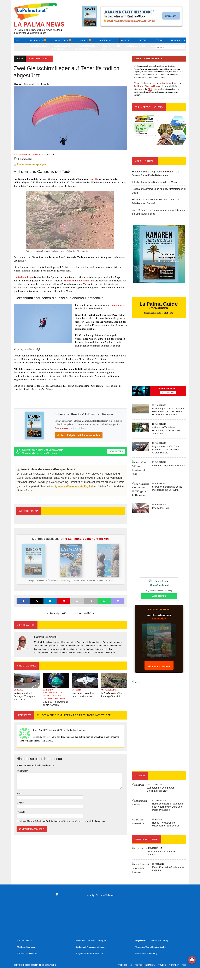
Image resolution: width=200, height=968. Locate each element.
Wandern (125, 40)
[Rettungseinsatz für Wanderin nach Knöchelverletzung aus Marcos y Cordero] (140, 804)
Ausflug (105, 690)
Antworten (79, 730)
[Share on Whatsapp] (104, 601)
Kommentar (22, 770)
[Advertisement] (159, 356)
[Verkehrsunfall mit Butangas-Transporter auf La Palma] (27, 685)
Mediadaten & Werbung (146, 953)
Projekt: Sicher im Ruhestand (89, 953)
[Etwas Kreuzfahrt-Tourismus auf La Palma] (140, 871)
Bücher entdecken (159, 667)
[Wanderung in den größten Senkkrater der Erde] (138, 784)
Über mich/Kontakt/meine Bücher (150, 946)
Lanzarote (48, 698)
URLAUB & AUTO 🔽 (37, 40)
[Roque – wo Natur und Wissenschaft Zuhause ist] (140, 823)
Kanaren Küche (24, 940)
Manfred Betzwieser (29, 154)
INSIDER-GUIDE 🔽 (63, 40)
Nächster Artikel (83, 613)
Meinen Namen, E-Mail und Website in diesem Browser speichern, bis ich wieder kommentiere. (63, 821)
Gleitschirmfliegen (24, 277)
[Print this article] (91, 601)
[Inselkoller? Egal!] (140, 510)
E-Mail (20, 802)
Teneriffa (45, 83)
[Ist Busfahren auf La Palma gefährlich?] (114, 685)
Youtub (138, 965)
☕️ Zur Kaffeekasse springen (30, 164)
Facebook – (82, 940)
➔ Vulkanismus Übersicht (87, 47)
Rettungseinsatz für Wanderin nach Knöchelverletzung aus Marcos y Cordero (167, 806)
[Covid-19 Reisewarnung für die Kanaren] (56, 685)
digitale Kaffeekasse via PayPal (73, 486)
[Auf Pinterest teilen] (63, 601)
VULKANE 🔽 (85, 40)
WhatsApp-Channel (96, 946)
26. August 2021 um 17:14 (58, 730)
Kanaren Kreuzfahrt (146, 839)
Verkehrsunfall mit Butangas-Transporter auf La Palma (25, 696)
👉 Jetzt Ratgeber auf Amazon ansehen (78, 435)
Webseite (21, 811)
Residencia (138, 86)
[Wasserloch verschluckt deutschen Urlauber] (85, 685)
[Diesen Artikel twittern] (36, 601)
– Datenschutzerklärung (152, 940)
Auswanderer (61, 428)
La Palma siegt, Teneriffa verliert (168, 465)
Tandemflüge (117, 305)
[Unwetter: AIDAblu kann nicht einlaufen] (137, 848)
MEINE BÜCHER (178, 40)
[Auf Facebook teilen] (23, 601)
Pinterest (92, 940)
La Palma (84, 280)
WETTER (143, 40)
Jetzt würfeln (168, 392)
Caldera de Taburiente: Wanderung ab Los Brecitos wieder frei (166, 430)
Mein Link (110, 652)
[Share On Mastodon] (117, 601)
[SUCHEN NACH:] (170, 47)
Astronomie (106, 40)
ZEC (150, 88)
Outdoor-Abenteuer (26, 946)
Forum (159, 40)
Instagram (102, 940)
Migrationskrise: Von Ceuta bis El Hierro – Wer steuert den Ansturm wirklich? (168, 449)
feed (184, 965)
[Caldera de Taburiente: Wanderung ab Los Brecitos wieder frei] (140, 430)
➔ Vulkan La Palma (112, 46)
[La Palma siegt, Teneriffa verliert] (140, 473)
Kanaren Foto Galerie (27, 953)
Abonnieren (116, 451)
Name (19, 793)
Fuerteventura (51, 692)
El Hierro (69, 280)
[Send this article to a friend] (77, 601)
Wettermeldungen (152, 86)
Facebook (122, 965)
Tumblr (162, 965)
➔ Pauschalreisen (38, 46)
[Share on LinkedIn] (50, 601)
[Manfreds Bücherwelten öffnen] (159, 643)
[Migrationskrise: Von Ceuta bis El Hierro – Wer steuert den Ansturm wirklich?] (140, 449)
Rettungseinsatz (31, 83)
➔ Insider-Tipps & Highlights (63, 47)
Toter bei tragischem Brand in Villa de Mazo (154, 182)
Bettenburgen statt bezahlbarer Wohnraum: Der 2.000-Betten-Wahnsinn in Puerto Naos (168, 411)
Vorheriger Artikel (59, 613)
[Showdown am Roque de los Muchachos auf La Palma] (140, 494)
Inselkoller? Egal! (161, 508)
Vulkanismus (165, 83)
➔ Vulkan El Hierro (135, 46)
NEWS (17, 40)
